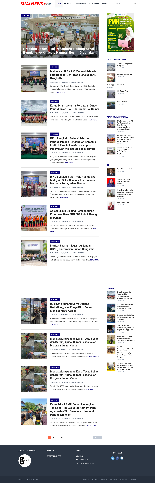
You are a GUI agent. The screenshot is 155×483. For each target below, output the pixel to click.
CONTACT (95, 479)
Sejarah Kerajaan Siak (124, 169)
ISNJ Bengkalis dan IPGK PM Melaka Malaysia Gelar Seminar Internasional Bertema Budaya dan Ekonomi (73, 180)
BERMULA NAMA (122, 91)
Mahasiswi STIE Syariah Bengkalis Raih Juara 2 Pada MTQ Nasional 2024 (125, 338)
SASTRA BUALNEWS (54, 456)
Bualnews (25, 15)
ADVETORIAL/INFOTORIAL (117, 117)
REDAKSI (104, 479)
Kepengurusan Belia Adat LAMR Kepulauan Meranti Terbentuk (125, 317)
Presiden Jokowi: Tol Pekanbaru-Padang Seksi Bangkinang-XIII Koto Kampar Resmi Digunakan (59, 50)
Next (97, 437)
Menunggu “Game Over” (115, 85)
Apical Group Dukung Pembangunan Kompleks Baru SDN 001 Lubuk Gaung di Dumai (73, 214)
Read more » (60, 92)
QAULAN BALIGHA (123, 202)
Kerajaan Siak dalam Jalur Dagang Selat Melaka (124, 181)
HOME (59, 4)
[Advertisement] (60, 283)
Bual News (54, 82)
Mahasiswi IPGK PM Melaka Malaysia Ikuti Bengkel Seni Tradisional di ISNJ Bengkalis (73, 75)
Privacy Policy (124, 479)
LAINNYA (117, 4)
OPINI (109, 165)
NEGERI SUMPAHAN (124, 101)
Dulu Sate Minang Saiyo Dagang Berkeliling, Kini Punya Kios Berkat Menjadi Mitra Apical (71, 307)
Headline (54, 67)
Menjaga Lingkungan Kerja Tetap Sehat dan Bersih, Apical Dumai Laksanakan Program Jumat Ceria (74, 342)
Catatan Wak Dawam (116, 60)
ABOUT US (86, 479)
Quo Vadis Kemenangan (125, 74)
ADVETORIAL (55, 172)
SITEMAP (134, 479)
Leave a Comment (77, 82)
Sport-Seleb (81, 4)
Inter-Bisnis (94, 4)
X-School (105, 4)
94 (62, 437)
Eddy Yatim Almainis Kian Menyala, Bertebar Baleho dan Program (125, 306)
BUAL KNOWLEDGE (82, 460)
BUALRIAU (67, 4)
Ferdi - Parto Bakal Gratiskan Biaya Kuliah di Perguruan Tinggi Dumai (125, 328)
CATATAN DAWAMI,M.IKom (85, 463)
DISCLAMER (113, 479)
